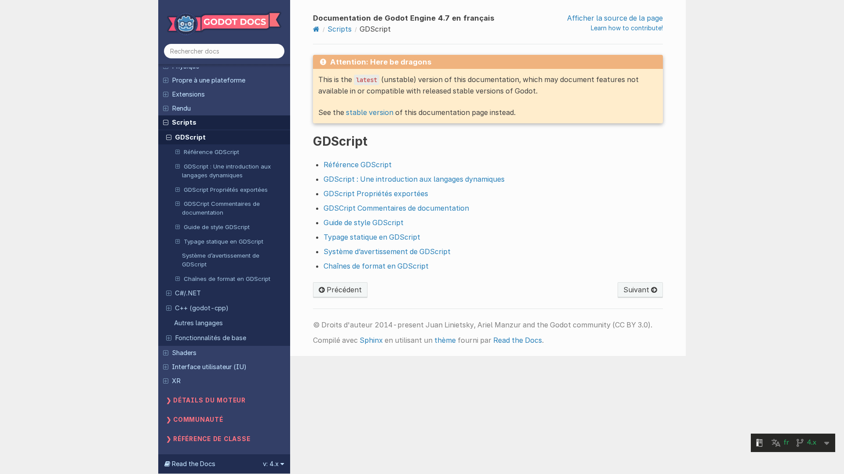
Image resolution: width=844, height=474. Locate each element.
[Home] (316, 28)
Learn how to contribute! (627, 28)
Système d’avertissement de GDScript (220, 260)
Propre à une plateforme (208, 80)
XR (176, 381)
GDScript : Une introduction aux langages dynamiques (226, 171)
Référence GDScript (211, 151)
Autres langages (198, 323)
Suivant (637, 289)
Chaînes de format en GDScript (227, 278)
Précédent (343, 289)
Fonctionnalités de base (210, 338)
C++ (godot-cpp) (202, 308)
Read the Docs (517, 340)
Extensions (188, 94)
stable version (369, 112)
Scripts (184, 122)
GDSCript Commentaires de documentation (221, 208)
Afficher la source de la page (615, 18)
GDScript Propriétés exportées (226, 189)
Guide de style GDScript (217, 226)
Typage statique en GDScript (223, 241)
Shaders (184, 353)
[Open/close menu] (165, 80)
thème (445, 340)
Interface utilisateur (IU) (209, 367)
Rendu (181, 108)
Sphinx (371, 340)
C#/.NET (188, 293)
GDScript (190, 137)
